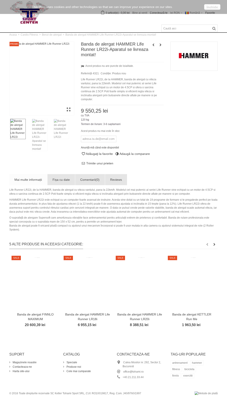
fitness (176, 369)
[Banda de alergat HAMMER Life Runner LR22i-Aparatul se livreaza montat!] (42, 135)
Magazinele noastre (24, 362)
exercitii (188, 375)
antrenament (180, 362)
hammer (197, 362)
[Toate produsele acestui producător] (194, 56)
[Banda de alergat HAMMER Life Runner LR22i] (42, 78)
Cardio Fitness (29, 34)
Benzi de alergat (52, 34)
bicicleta (189, 369)
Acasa (13, 34)
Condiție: (106, 73)
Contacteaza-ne (22, 366)
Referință (86, 73)
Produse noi (73, 366)
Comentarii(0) (90, 179)
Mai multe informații (28, 179)
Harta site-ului (20, 371)
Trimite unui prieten (99, 163)
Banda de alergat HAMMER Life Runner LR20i (139, 317)
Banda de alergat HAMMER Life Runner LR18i (87, 317)
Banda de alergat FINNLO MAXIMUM (35, 317)
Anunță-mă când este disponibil (100, 147)
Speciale (71, 362)
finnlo (175, 375)
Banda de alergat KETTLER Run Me (191, 317)
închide (212, 7)
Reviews (116, 179)
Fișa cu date (61, 179)
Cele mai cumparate (78, 371)
